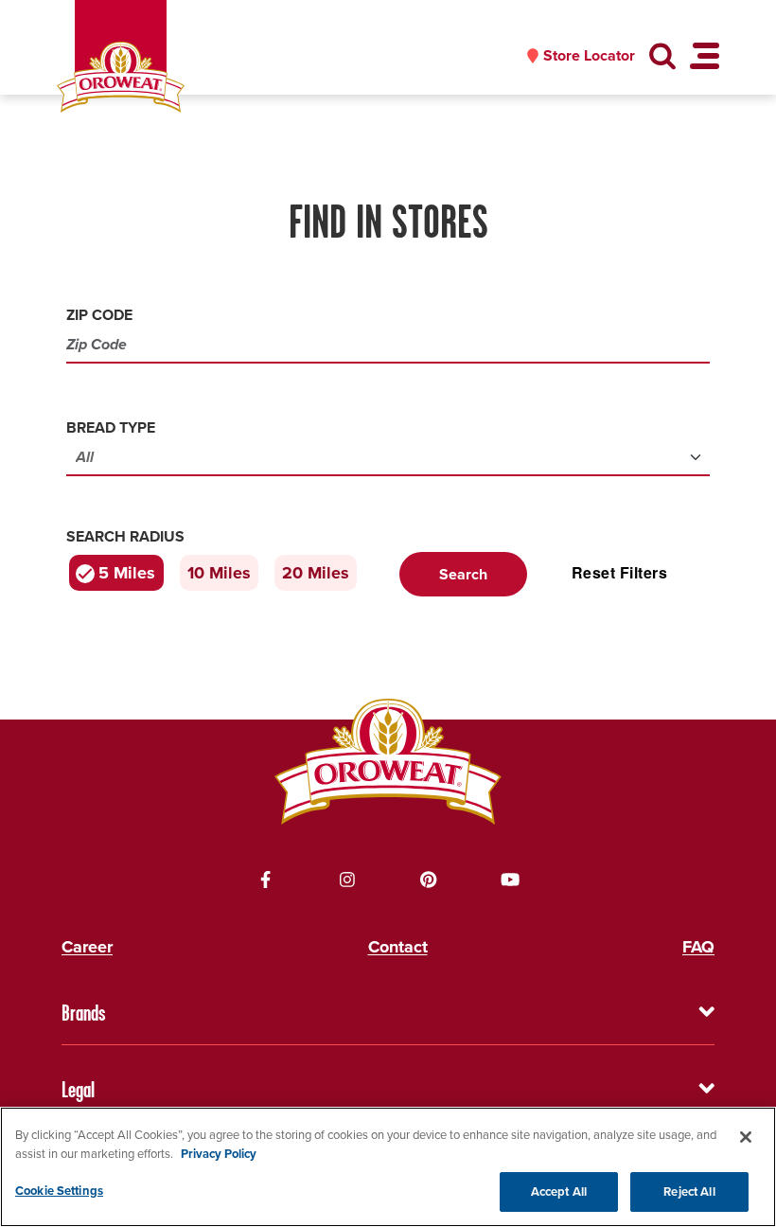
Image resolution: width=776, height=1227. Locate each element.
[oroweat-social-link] (266, 879)
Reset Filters (619, 572)
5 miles (126, 572)
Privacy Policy (218, 1154)
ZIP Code (99, 315)
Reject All (688, 1191)
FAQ (698, 946)
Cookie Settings (59, 1191)
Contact (398, 946)
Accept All (559, 1191)
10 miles (219, 572)
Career (87, 946)
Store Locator (589, 55)
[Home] (121, 77)
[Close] (746, 1137)
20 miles (315, 572)
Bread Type (110, 427)
